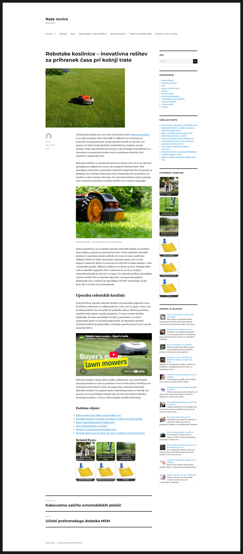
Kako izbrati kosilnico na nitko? (92, 426)
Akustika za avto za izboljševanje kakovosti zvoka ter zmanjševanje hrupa (180, 359)
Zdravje (63, 34)
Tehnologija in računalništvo (93, 34)
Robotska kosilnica (140, 134)
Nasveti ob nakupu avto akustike (179, 345)
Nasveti (164, 91)
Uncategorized (167, 104)
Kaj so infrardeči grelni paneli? (178, 417)
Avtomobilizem (118, 34)
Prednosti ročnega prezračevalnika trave (96, 429)
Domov (49, 34)
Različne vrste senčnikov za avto (179, 329)
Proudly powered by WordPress (70, 543)
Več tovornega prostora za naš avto (180, 432)
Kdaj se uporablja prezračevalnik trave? (95, 422)
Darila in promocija (169, 83)
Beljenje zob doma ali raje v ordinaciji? (181, 475)
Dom (72, 34)
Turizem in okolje (168, 102)
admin (48, 141)
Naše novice (57, 19)
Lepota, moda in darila (166, 34)
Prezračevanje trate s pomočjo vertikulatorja (179, 152)
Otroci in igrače (167, 94)
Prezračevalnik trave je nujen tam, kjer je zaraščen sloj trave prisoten (110, 433)
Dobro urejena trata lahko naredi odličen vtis (98, 415)
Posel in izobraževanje (140, 34)
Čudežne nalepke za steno (171, 155)
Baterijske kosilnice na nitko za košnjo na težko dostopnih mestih (109, 419)
